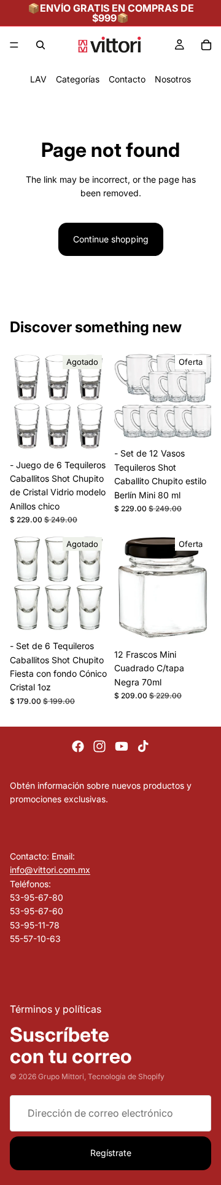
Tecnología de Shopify (126, 1076)
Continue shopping (111, 239)
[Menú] (14, 45)
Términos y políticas (55, 1009)
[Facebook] (78, 746)
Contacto (127, 79)
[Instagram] (99, 746)
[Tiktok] (143, 746)
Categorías (77, 79)
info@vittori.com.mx (50, 869)
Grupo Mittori (61, 1076)
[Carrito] (206, 44)
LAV (38, 79)
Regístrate (110, 1152)
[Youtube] (121, 746)
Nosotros (173, 79)
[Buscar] (40, 44)
